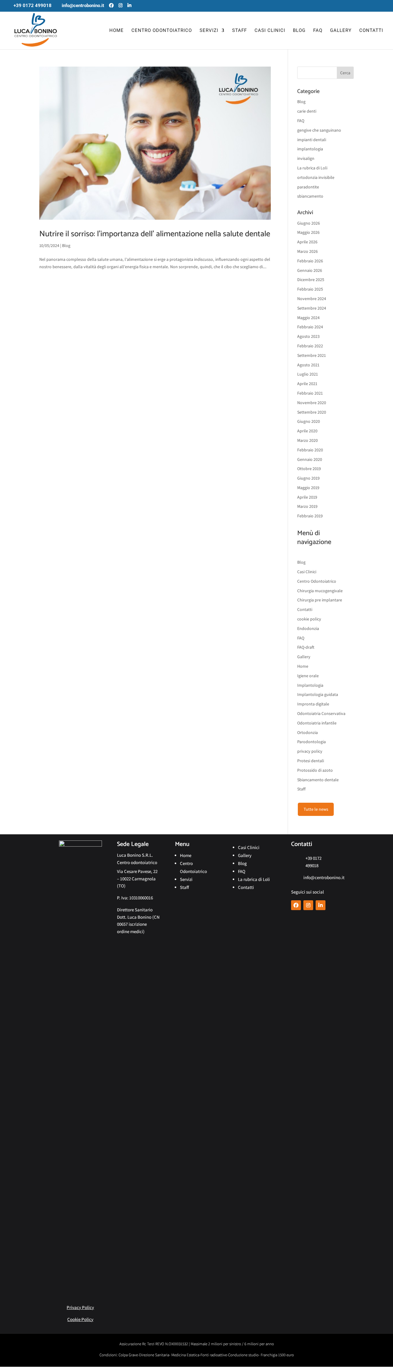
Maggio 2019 (308, 487)
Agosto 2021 (308, 365)
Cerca (345, 72)
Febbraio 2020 (310, 450)
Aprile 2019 (307, 497)
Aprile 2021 (307, 383)
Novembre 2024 (311, 298)
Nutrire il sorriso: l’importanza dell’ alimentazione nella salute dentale (154, 234)
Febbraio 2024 (310, 327)
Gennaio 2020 (309, 459)
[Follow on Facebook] (296, 905)
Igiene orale (308, 675)
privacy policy (309, 751)
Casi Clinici (270, 30)
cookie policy (309, 619)
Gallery (341, 30)
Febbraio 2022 (310, 346)
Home (116, 30)
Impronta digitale (313, 704)
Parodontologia (311, 741)
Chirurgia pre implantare (319, 600)
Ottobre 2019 (309, 468)
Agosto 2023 (308, 336)
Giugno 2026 (308, 223)
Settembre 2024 (311, 308)
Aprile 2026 (307, 242)
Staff (239, 30)
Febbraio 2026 (310, 261)
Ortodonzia (307, 732)
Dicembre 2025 (310, 279)
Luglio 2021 (307, 374)
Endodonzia (308, 628)
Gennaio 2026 (309, 270)
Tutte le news (316, 809)
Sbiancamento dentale (318, 779)
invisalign (305, 158)
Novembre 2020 (311, 402)
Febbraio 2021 (310, 393)
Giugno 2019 (308, 478)
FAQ (317, 30)
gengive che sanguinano (319, 130)
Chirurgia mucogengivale (320, 590)
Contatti (371, 30)
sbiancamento (310, 196)
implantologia (310, 149)
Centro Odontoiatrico (161, 30)
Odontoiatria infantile (317, 723)
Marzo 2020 (307, 440)
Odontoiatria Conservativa (321, 713)
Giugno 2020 (308, 421)
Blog (299, 30)
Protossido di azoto (315, 770)
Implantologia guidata (317, 694)
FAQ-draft (305, 647)
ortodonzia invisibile (315, 177)
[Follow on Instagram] (308, 905)
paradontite (308, 187)
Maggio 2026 (308, 232)
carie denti (306, 111)
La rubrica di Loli (312, 168)
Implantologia (310, 685)
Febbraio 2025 (310, 289)
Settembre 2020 (311, 412)
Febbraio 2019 (310, 516)
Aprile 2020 (307, 431)
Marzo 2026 (307, 251)
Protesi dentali (310, 760)
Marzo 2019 (307, 506)
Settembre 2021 (311, 355)
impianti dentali (311, 139)
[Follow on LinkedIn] (320, 905)
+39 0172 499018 (33, 5)
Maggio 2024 (308, 317)
